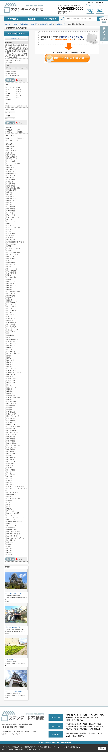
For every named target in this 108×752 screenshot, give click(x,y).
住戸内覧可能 (12, 536)
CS (9, 502)
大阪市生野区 (70, 720)
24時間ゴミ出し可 (13, 534)
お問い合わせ (13, 18)
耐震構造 (10, 410)
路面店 (10, 321)
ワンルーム (10, 87)
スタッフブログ (50, 18)
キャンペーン (12, 269)
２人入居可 (11, 169)
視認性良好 (11, 296)
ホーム (3, 731)
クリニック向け (12, 240)
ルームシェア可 (12, 254)
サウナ (10, 466)
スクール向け (12, 233)
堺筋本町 (81, 736)
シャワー (10, 472)
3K (19, 93)
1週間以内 (21, 132)
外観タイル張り (12, 414)
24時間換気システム (14, 372)
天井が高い (11, 215)
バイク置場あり (12, 401)
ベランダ (10, 350)
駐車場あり (11, 540)
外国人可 (10, 250)
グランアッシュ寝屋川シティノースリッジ (18, 691)
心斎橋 (68, 736)
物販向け (10, 333)
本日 (19, 130)
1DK (8, 89)
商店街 (10, 316)
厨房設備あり (12, 302)
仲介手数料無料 (12, 271)
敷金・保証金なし (12, 71)
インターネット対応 (14, 513)
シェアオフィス (12, 327)
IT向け (10, 238)
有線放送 (10, 509)
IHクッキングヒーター (14, 416)
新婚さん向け (12, 262)
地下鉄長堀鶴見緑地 (73, 726)
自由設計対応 (12, 179)
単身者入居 (11, 198)
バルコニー (11, 352)
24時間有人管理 (12, 529)
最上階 (10, 548)
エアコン (10, 476)
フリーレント (12, 219)
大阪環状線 (70, 724)
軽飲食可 (10, 287)
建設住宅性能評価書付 (14, 188)
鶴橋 (88, 733)
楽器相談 (10, 153)
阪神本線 (78, 724)
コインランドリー (13, 397)
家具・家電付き (12, 403)
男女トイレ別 (12, 459)
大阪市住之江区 (92, 717)
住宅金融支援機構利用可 (15, 242)
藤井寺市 (79, 720)
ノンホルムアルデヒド (14, 217)
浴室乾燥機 (11, 451)
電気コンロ (11, 437)
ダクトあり (11, 294)
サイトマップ (33, 731)
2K (8, 91)
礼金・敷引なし (11, 73)
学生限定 (10, 202)
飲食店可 (10, 196)
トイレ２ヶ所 (12, 461)
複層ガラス (11, 523)
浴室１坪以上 (12, 464)
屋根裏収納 (11, 494)
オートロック (12, 515)
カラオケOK (11, 310)
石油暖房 (10, 480)
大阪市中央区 (98, 715)
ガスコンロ (11, 418)
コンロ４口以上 (12, 443)
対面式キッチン (12, 428)
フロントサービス (13, 532)
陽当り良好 (11, 155)
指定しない (10, 130)
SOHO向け (11, 235)
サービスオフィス (13, 227)
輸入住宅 (10, 194)
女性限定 (10, 171)
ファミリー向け (12, 265)
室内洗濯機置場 (12, 339)
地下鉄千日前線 (94, 729)
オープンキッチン (13, 445)
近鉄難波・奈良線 (72, 729)
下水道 (10, 364)
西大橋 (100, 733)
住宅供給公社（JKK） (14, 248)
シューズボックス (13, 498)
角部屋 (10, 552)
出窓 (9, 356)
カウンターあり (12, 304)
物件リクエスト (5, 734)
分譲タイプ (11, 184)
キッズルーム (12, 177)
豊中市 (78, 715)
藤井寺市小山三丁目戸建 (13, 627)
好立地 (10, 312)
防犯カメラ (11, 527)
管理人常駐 (11, 186)
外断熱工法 (11, 412)
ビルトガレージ (12, 387)
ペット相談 (11, 146)
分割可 (10, 182)
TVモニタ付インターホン (15, 517)
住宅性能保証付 (12, 190)
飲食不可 (10, 289)
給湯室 (10, 393)
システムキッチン (13, 426)
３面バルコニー (12, 381)
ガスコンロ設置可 (13, 252)
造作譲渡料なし (12, 323)
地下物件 (10, 314)
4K (8, 97)
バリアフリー (12, 175)
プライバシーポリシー (18, 731)
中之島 (78, 733)
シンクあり (11, 308)
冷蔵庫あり (11, 422)
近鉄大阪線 (84, 729)
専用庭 (10, 347)
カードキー (11, 221)
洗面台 (10, 455)
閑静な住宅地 (12, 157)
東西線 (85, 724)
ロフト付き (11, 343)
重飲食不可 (11, 285)
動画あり (21, 138)
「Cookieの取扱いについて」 (21, 749)
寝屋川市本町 (10, 659)
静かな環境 (11, 325)
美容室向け (11, 331)
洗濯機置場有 (12, 405)
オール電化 (11, 368)
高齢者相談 (11, 173)
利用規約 (27, 731)
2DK (19, 91)
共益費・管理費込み (13, 75)
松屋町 (93, 733)
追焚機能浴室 (12, 449)
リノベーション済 (13, 163)
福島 (67, 733)
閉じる (102, 748)
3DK (8, 95)
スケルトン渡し (12, 277)
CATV (9, 507)
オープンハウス (12, 244)
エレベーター (12, 374)
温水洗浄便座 (12, 453)
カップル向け (12, 258)
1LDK (20, 89)
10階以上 (10, 544)
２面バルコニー (12, 378)
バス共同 (10, 468)
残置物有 (10, 300)
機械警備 (10, 391)
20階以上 (10, 546)
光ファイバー (12, 511)
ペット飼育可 (12, 148)
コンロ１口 (11, 439)
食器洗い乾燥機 (12, 424)
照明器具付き (12, 395)
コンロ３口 (11, 441)
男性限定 (10, 200)
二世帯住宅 (11, 211)
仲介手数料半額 (12, 273)
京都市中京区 (87, 715)
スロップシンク (12, 434)
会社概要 (31, 18)
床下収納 (10, 484)
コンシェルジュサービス (15, 538)
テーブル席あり (12, 306)
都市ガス (10, 358)
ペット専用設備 (12, 151)
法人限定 (10, 204)
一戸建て (9, 63)
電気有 (10, 376)
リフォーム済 (12, 161)
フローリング (12, 341)
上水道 (10, 362)
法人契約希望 (12, 206)
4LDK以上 (10, 100)
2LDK (8, 93)
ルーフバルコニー (13, 354)
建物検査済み (12, 335)
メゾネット (11, 345)
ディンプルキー (12, 525)
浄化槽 (10, 366)
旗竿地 (10, 279)
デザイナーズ (12, 159)
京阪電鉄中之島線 (95, 724)
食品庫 (10, 496)
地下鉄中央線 (98, 726)
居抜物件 (10, 275)
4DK (19, 97)
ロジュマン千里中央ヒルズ (13, 593)
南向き (10, 550)
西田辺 (74, 736)
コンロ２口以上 (12, 420)
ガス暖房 (10, 478)
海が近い (10, 267)
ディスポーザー (12, 430)
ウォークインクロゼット (15, 486)
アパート (9, 60)
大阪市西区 (70, 717)
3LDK (20, 95)
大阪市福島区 (70, 715)
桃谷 (84, 733)
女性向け (10, 260)
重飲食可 (10, 283)
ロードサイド (12, 318)
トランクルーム (12, 492)
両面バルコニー (12, 383)
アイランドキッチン (14, 432)
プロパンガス (12, 360)
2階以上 (10, 542)
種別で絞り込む (16, 38)
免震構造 (10, 408)
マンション (17, 60)
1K (19, 87)
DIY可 (9, 337)
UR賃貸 (10, 246)
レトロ (10, 213)
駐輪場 (10, 399)
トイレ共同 (11, 470)
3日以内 (9, 132)
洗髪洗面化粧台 (12, 457)
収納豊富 (10, 500)
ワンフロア (11, 231)
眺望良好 (10, 192)
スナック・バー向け (14, 329)
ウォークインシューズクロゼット (16, 489)
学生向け (10, 256)
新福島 (72, 733)
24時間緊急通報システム (15, 521)
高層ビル (10, 223)
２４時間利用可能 (13, 291)
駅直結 (10, 229)
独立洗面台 (11, 474)
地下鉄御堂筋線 (86, 726)
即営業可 (10, 298)
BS (9, 505)
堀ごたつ (10, 385)
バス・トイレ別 (12, 447)
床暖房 (10, 482)
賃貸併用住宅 (12, 281)
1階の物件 (11, 554)
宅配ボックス (12, 519)
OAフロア (11, 225)
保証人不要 (11, 165)
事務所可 (10, 167)
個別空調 (10, 389)
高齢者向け (11, 209)
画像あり (9, 138)
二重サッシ (11, 370)
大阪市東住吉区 (80, 717)
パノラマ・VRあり (12, 140)
